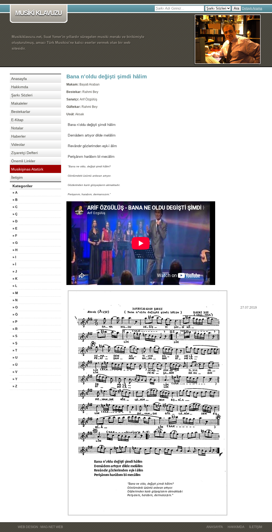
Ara (236, 8)
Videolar (18, 144)
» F (14, 235)
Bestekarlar (20, 111)
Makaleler (19, 103)
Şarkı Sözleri (21, 95)
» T (14, 350)
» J (14, 271)
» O (15, 307)
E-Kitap (17, 120)
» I (14, 257)
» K (15, 278)
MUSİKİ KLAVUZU (38, 12)
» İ (14, 264)
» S (14, 336)
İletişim (17, 177)
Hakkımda (19, 87)
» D (15, 221)
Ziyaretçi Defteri (24, 153)
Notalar (17, 128)
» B (15, 200)
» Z (14, 386)
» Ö (15, 314)
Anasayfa (19, 78)
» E (14, 228)
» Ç (15, 214)
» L (14, 286)
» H (15, 250)
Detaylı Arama (252, 8)
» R (15, 329)
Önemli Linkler (23, 161)
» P (14, 322)
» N (15, 300)
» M (15, 293)
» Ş (14, 343)
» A (15, 192)
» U (15, 357)
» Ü (15, 365)
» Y (14, 379)
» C (15, 207)
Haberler (18, 136)
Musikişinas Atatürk (27, 169)
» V (14, 372)
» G (15, 243)
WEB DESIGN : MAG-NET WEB (40, 527)
